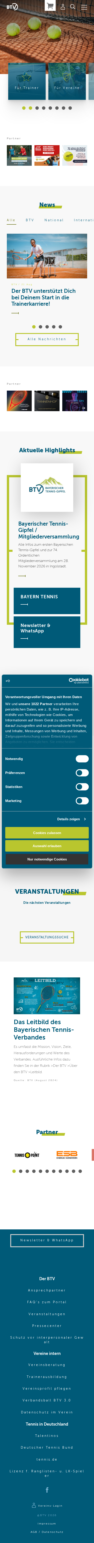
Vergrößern (73, 984)
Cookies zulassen (47, 832)
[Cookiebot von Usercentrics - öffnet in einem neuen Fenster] (69, 681)
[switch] (82, 772)
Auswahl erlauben (47, 846)
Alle (11, 220)
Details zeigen (68, 819)
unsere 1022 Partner (35, 704)
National (54, 220)
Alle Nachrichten (47, 339)
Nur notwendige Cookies (47, 859)
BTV (30, 220)
